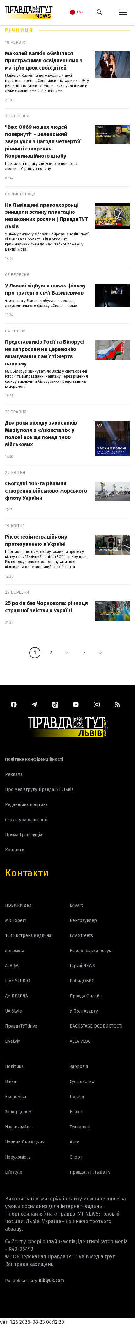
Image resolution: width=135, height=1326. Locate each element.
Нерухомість (18, 1157)
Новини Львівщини (25, 1142)
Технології (80, 1127)
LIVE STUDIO (17, 981)
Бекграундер (83, 920)
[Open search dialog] (99, 12)
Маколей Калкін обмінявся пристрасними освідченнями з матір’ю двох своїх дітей (44, 60)
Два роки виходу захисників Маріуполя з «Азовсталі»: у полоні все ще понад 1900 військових (41, 434)
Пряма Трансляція (23, 835)
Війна (10, 1081)
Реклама (14, 774)
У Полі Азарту (84, 1011)
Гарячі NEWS (82, 965)
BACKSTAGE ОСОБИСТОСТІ (96, 1026)
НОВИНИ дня (18, 905)
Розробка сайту (34, 1280)
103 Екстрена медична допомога (28, 943)
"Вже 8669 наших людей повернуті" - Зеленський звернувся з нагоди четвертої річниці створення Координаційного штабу (42, 141)
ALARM (12, 965)
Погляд (77, 1096)
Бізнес (76, 1111)
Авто (74, 1142)
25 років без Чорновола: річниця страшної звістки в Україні (46, 607)
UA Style (13, 1011)
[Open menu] (123, 12)
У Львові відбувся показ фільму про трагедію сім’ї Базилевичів (45, 289)
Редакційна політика (26, 804)
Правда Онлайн (86, 996)
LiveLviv (12, 1041)
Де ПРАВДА (16, 996)
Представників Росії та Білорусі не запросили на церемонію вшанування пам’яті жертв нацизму (44, 353)
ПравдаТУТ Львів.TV (90, 1172)
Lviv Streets (81, 935)
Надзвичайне (18, 1127)
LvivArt (76, 905)
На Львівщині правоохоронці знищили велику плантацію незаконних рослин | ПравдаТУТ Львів (46, 216)
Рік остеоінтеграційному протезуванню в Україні (36, 540)
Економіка (15, 1096)
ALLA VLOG (80, 1041)
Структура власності (26, 819)
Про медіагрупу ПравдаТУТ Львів (39, 789)
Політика (14, 1066)
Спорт (76, 1157)
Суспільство (82, 1081)
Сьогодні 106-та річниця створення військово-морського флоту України (46, 490)
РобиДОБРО (82, 981)
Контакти (27, 873)
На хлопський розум (91, 950)
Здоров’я (79, 1066)
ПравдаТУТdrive (21, 1026)
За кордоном (18, 1111)
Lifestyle (13, 1172)
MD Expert (15, 920)
